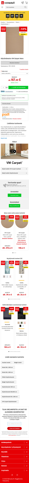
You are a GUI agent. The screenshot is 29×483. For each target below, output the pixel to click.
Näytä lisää (4, 138)
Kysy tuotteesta (14, 205)
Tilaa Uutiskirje (14, 428)
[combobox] (16, 7)
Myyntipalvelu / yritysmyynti (11, 447)
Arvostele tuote (14, 195)
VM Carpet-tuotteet (11, 169)
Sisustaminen (10, 22)
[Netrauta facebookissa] (12, 475)
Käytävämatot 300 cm (8, 387)
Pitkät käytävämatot (8, 377)
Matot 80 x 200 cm (7, 372)
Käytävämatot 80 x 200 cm (9, 396)
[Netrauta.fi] (8, 2)
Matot (17, 22)
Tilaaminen (5, 457)
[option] (4, 276)
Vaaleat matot (6, 362)
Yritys (3, 461)
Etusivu (3, 22)
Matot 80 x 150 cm (7, 367)
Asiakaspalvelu (6, 442)
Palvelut (4, 466)
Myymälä (4, 452)
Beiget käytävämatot (8, 382)
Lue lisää (4, 117)
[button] (2, 7)
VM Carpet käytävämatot (9, 401)
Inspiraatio (5, 470)
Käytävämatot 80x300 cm (9, 392)
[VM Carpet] (14, 163)
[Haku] (25, 7)
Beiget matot (18, 362)
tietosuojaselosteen (12, 435)
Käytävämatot (5, 24)
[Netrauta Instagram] (17, 475)
